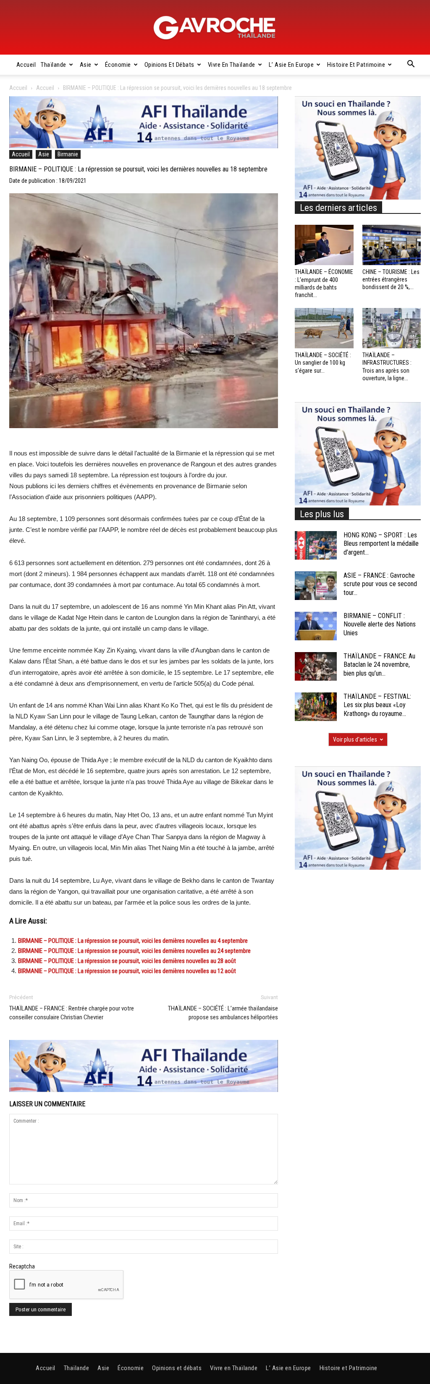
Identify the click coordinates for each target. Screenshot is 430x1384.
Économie (118, 64)
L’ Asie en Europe (291, 64)
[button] (411, 65)
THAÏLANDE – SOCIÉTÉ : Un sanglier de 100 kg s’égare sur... (323, 363)
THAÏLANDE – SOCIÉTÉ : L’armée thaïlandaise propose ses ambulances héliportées (223, 1013)
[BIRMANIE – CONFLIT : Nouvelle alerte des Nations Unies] (316, 626)
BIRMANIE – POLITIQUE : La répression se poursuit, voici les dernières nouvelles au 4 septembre (133, 941)
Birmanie (68, 154)
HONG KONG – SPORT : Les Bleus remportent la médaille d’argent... (381, 544)
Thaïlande (53, 64)
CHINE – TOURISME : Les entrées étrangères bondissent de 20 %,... (391, 279)
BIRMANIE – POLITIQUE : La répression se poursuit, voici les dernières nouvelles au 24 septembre (134, 951)
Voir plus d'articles (355, 739)
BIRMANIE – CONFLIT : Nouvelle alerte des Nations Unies (379, 624)
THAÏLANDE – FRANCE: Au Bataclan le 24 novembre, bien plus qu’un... (379, 665)
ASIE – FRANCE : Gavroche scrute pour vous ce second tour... (380, 584)
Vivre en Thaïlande (231, 64)
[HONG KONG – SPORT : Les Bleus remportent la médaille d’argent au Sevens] (316, 545)
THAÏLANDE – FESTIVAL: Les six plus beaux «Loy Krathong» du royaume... (377, 705)
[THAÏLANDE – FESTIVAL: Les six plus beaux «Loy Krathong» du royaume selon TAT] (316, 706)
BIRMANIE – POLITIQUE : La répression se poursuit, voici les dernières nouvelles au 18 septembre (138, 169)
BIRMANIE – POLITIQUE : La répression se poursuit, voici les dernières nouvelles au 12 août (127, 971)
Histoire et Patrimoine (356, 64)
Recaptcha (22, 1266)
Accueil (26, 64)
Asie (86, 64)
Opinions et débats (169, 64)
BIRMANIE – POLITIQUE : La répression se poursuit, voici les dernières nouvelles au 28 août (127, 961)
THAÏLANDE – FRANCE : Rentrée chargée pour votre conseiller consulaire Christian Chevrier (71, 1013)
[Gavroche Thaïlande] (215, 27)
